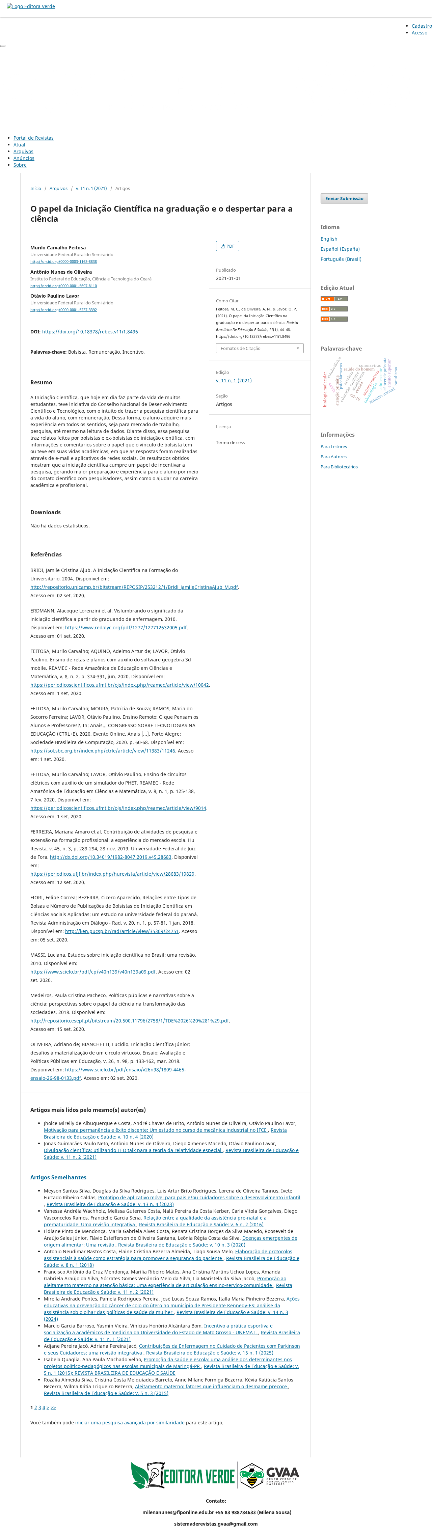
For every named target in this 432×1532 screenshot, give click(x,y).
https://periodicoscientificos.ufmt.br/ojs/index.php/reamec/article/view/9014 (118, 808)
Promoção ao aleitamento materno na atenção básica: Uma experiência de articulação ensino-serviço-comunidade (165, 1281)
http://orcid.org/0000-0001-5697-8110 (63, 285)
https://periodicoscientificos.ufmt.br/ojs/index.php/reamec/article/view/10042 (119, 685)
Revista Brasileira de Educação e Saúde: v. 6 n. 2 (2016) (201, 1224)
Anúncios (24, 158)
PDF (230, 246)
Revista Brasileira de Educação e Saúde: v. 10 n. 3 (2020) (181, 1244)
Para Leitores (334, 446)
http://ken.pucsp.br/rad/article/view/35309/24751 (122, 931)
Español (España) (340, 249)
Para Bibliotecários (339, 467)
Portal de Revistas (34, 138)
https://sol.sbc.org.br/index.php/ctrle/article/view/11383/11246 (102, 750)
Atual (19, 144)
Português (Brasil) (341, 259)
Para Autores (334, 457)
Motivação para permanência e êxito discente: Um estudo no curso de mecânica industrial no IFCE (156, 1130)
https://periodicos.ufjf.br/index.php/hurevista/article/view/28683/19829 (112, 874)
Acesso (419, 32)
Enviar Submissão (344, 198)
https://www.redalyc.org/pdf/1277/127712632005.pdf (126, 627)
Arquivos (23, 151)
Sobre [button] (20, 165)
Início (35, 188)
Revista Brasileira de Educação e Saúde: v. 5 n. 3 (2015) (106, 1393)
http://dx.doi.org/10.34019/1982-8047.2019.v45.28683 (110, 857)
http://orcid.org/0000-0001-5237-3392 (63, 309)
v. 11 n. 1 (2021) (91, 188)
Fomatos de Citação (241, 348)
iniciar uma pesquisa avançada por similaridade (130, 1422)
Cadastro (422, 26)
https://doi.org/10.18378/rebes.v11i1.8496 (90, 331)
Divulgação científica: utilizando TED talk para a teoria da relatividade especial (133, 1150)
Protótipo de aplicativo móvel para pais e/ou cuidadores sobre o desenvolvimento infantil (199, 1197)
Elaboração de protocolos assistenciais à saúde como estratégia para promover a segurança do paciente (168, 1254)
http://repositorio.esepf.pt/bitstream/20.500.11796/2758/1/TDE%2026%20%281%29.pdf (129, 1020)
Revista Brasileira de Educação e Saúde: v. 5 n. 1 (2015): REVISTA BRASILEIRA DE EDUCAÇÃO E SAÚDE (171, 1369)
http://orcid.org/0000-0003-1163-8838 (63, 261)
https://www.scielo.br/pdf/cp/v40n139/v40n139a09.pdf (93, 971)
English (329, 239)
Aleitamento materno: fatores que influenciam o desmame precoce (211, 1386)
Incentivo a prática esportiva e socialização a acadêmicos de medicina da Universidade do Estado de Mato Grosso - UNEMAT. (158, 1329)
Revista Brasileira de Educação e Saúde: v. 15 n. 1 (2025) (209, 1352)
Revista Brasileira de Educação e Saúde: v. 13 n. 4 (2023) (110, 1204)
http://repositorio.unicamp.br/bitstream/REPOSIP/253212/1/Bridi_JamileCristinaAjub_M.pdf (134, 587)
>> (53, 1407)
